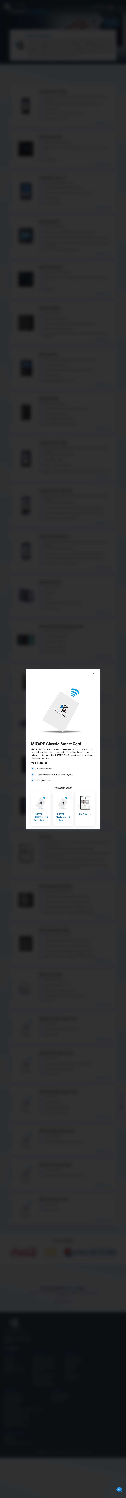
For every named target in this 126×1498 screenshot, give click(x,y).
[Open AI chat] (119, 1490)
